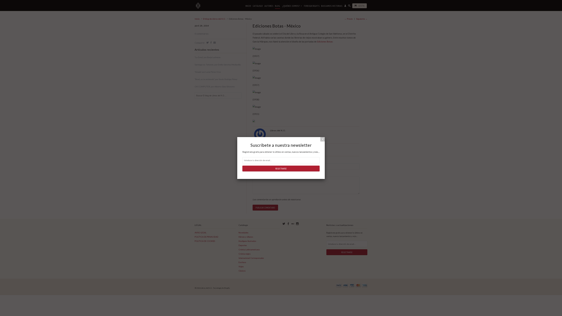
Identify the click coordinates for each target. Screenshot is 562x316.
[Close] (322, 139)
